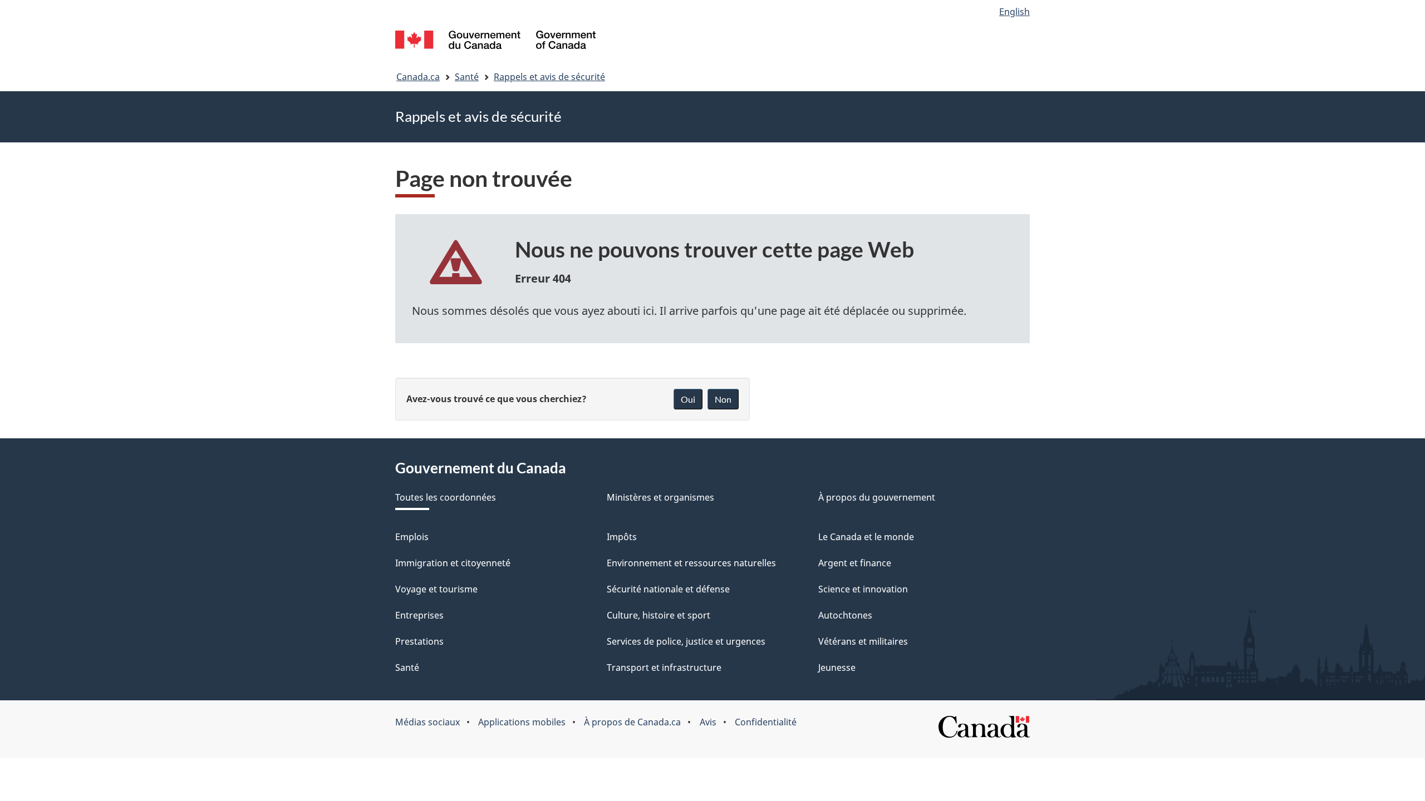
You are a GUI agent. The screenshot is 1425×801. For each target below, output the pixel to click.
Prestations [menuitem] (419, 641)
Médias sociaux (427, 722)
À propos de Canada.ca (632, 722)
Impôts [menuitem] (622, 537)
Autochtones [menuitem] (845, 615)
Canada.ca (418, 77)
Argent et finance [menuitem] (854, 563)
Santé (467, 77)
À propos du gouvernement (876, 497)
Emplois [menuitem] (412, 537)
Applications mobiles (522, 722)
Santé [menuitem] (407, 667)
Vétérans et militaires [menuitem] (863, 641)
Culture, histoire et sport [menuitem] (658, 615)
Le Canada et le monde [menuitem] (866, 537)
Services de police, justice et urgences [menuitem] (686, 641)
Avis (708, 722)
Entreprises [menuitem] (419, 615)
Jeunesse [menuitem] (837, 667)
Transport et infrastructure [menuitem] (664, 667)
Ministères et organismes (660, 497)
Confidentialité (766, 722)
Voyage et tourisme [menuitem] (436, 589)
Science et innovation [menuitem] (863, 589)
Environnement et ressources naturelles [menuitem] (691, 563)
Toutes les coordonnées (445, 497)
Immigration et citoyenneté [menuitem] (452, 563)
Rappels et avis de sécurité (549, 77)
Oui (688, 399)
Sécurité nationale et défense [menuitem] (668, 589)
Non (723, 399)
